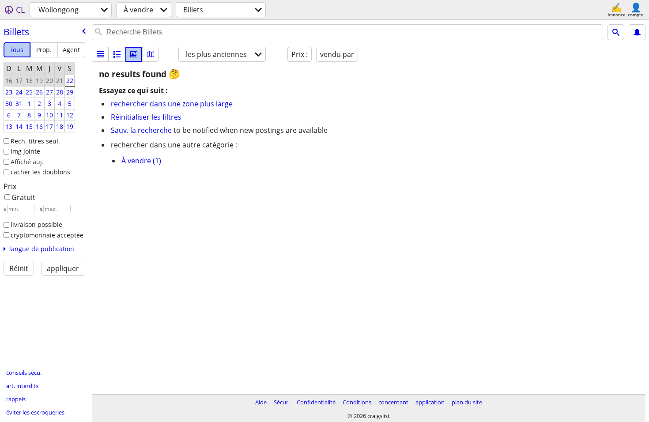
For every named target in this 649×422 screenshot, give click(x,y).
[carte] (150, 54)
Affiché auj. (27, 162)
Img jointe (25, 151)
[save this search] (637, 32)
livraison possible (36, 224)
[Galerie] (133, 54)
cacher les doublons (40, 172)
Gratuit (23, 197)
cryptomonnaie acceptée (47, 235)
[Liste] (100, 54)
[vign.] (117, 54)
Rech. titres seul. (35, 141)
